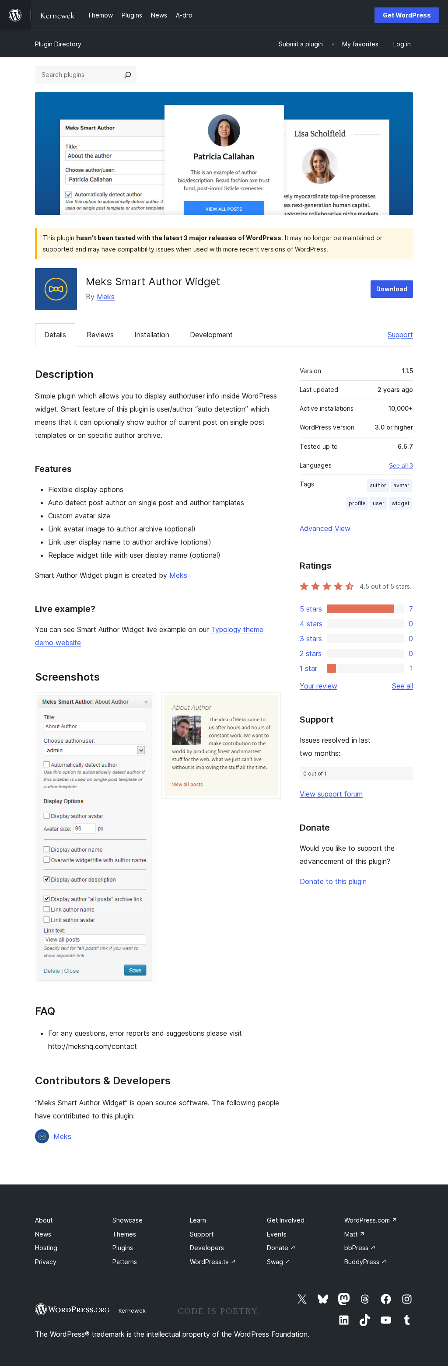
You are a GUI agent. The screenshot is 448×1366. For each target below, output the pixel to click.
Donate (281, 1247)
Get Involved (285, 1220)
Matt (354, 1234)
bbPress (360, 1247)
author (378, 485)
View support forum (331, 794)
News (43, 1234)
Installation (151, 334)
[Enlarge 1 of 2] (142, 704)
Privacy (45, 1261)
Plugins (122, 1247)
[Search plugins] (127, 75)
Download (391, 289)
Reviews (100, 334)
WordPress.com (370, 1220)
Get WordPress (407, 15)
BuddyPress (365, 1261)
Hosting (46, 1247)
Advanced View (325, 528)
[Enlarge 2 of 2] (269, 704)
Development (211, 334)
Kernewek (132, 1310)
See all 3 (401, 465)
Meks (106, 296)
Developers (207, 1247)
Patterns (124, 1261)
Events (277, 1234)
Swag (278, 1261)
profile (357, 503)
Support (400, 334)
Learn (198, 1220)
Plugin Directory (58, 44)
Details (55, 334)
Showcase (127, 1220)
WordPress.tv (213, 1261)
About (43, 1220)
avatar (401, 485)
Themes (124, 1234)
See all (402, 685)
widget (401, 503)
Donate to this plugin (333, 881)
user (379, 503)
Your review (318, 685)
